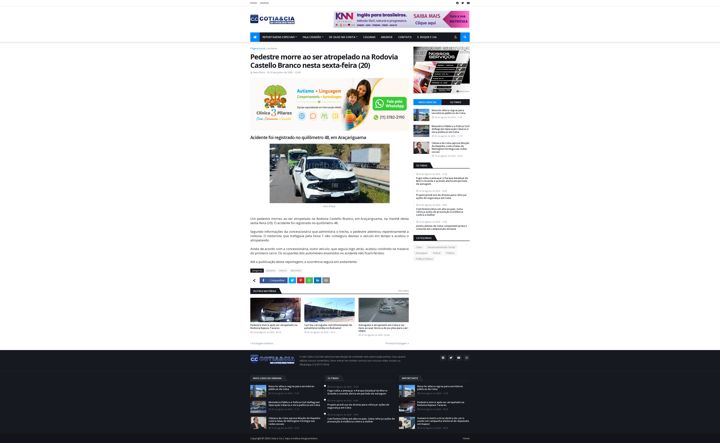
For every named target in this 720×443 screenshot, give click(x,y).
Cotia (419, 247)
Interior (283, 270)
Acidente (272, 48)
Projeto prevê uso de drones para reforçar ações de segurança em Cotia (441, 196)
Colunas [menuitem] (369, 37)
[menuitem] (255, 37)
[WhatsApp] (309, 280)
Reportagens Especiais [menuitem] (278, 37)
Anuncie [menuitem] (387, 37)
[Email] (326, 280)
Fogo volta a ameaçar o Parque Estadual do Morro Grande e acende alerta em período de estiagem (442, 181)
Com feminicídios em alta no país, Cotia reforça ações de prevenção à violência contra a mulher (439, 212)
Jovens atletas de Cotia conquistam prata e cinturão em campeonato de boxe (441, 227)
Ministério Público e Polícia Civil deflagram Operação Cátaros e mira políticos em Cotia (451, 129)
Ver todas (403, 290)
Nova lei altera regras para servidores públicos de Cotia (448, 112)
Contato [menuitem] (405, 37)
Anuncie (264, 2)
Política (450, 253)
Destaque (421, 253)
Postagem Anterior (262, 343)
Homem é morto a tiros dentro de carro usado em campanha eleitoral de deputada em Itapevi (443, 421)
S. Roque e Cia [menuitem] (426, 37)
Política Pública (424, 258)
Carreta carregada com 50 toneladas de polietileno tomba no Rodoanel (328, 326)
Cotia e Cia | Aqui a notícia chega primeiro (294, 438)
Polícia (436, 253)
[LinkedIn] (317, 280)
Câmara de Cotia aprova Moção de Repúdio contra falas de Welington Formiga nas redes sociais (450, 147)
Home (253, 2)
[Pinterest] (300, 280)
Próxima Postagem (396, 343)
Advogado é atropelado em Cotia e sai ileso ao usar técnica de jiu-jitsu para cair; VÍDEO (383, 328)
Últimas (455, 102)
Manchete (296, 270)
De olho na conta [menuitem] (342, 37)
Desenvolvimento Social (441, 247)
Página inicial (257, 48)
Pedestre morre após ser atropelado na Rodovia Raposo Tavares (273, 326)
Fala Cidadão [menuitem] (312, 37)
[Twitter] (292, 280)
